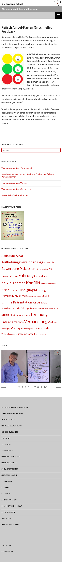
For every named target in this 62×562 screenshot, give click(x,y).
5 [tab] (28, 387)
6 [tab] (32, 387)
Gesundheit (40, 276)
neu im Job (44, 296)
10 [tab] (45, 387)
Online (7, 302)
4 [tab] (25, 387)
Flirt (50, 269)
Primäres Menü (58, 15)
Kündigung (26, 290)
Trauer (27, 315)
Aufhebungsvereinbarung (21, 262)
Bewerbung (10, 269)
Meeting (40, 290)
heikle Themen (13, 283)
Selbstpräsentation (31, 308)
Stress (5, 314)
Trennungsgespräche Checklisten (16, 189)
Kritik (13, 290)
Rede (36, 302)
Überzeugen (41, 334)
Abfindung (8, 255)
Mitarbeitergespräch (14, 295)
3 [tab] (22, 387)
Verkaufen (6, 481)
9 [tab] (41, 387)
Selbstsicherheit (9, 463)
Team (20, 315)
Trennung (39, 314)
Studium (14, 315)
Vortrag (15, 328)
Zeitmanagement (28, 328)
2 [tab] (19, 387)
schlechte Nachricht (10, 308)
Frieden (15, 276)
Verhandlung (35, 321)
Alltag (19, 255)
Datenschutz (7, 551)
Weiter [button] (20, 224)
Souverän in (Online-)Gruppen (14, 195)
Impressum (6, 545)
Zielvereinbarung (8, 334)
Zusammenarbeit (25, 333)
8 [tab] (38, 387)
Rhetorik (44, 303)
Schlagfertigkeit (9, 469)
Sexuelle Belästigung (49, 308)
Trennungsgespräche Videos (14, 183)
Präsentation (22, 302)
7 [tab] (35, 387)
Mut (37, 296)
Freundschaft (6, 276)
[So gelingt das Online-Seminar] (31, 366)
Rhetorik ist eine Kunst (12, 413)
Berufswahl (48, 262)
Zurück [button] (5, 224)
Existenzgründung (42, 269)
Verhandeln (7, 450)
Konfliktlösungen (10, 432)
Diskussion (27, 269)
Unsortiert (6, 518)
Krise (5, 290)
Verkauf (53, 322)
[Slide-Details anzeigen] (12, 225)
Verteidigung (5, 329)
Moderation (31, 296)
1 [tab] (16, 387)
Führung (26, 275)
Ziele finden (43, 328)
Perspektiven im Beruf (11, 506)
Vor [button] (58, 387)
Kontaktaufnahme (48, 283)
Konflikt (33, 282)
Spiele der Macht (9, 475)
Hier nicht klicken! (10, 524)
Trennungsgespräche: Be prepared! (17, 168)
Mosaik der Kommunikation (14, 407)
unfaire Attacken (12, 322)
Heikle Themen (8, 420)
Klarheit (5, 487)
